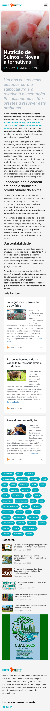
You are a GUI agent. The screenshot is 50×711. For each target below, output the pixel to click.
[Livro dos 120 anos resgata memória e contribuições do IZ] (7, 608)
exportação (22, 479)
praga (34, 484)
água (35, 490)
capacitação (7, 501)
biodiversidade (21, 501)
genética (14, 490)
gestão (5, 495)
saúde (13, 484)
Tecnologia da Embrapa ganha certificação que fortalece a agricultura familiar (30, 558)
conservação (17, 495)
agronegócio (7, 512)
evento (16, 528)
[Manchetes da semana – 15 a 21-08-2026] (9, 585)
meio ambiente (8, 523)
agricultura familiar (10, 506)
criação (25, 506)
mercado (6, 534)
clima (37, 512)
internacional (8, 479)
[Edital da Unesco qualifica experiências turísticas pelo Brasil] (7, 597)
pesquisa (21, 523)
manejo (42, 523)
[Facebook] (3, 707)
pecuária (32, 523)
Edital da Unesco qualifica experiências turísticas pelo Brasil (31, 595)
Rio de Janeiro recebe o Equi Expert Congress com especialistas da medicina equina (28, 571)
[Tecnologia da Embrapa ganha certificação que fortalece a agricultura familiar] (7, 559)
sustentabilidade (29, 528)
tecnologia (18, 534)
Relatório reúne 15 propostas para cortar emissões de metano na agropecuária (30, 546)
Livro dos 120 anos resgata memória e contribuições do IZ (30, 606)
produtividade (19, 517)
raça (4, 484)
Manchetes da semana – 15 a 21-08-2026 (32, 584)
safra (19, 473)
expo (41, 501)
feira (33, 501)
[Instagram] (7, 707)
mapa (28, 512)
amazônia (34, 479)
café (44, 479)
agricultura (33, 517)
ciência (19, 512)
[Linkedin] (10, 707)
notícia (29, 534)
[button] (46, 5)
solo (44, 517)
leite (42, 484)
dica (28, 495)
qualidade (29, 473)
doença (37, 495)
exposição (36, 506)
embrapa (6, 528)
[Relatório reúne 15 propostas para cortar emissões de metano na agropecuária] (7, 547)
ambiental (23, 484)
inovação (6, 517)
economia (25, 490)
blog (4, 490)
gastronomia (7, 473)
